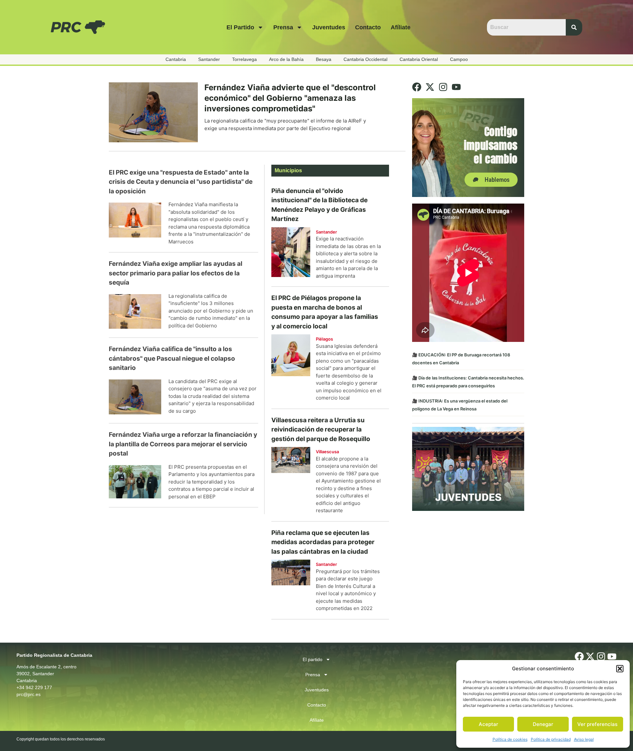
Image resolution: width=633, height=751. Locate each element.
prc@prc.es (28, 694)
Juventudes (328, 27)
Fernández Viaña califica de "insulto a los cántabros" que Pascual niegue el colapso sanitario (172, 358)
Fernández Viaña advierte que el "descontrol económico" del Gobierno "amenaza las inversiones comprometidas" (290, 98)
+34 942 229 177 (34, 687)
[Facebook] (416, 87)
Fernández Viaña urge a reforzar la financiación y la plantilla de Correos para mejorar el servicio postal (183, 444)
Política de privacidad (551, 739)
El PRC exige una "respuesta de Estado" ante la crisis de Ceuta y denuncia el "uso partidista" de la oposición (181, 182)
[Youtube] (456, 87)
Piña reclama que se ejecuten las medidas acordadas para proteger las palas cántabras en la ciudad (323, 542)
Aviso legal (584, 739)
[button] (620, 668)
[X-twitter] (430, 87)
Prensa (283, 27)
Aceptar (488, 724)
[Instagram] (443, 87)
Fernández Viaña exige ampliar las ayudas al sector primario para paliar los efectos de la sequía (175, 273)
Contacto (368, 27)
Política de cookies (510, 739)
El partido (240, 27)
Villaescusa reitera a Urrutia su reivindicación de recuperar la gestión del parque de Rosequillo (320, 429)
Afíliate (400, 27)
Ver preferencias (597, 724)
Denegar (543, 724)
